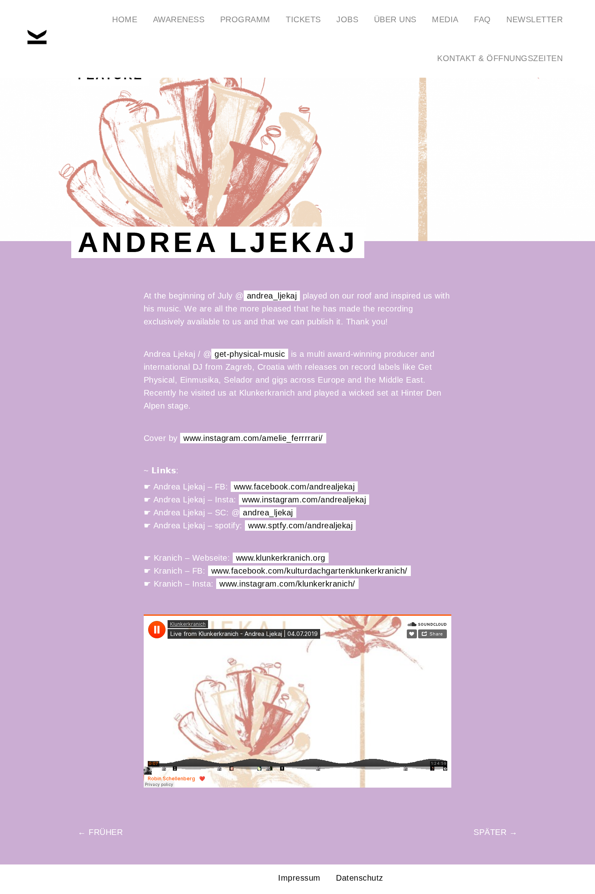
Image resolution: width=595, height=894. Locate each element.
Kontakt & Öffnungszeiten (500, 58)
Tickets (303, 19)
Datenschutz (359, 877)
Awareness (179, 19)
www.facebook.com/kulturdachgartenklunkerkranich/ (309, 570)
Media (445, 19)
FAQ (482, 19)
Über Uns (395, 19)
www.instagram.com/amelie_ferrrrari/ (253, 438)
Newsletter (534, 19)
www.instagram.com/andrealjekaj (304, 499)
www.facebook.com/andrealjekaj (294, 486)
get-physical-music (250, 354)
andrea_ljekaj (272, 295)
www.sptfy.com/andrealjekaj (300, 525)
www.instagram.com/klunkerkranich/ (287, 583)
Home (124, 19)
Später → (495, 832)
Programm (245, 19)
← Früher (100, 832)
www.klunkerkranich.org (280, 557)
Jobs (347, 19)
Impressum (299, 877)
